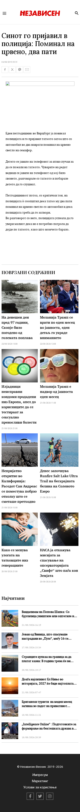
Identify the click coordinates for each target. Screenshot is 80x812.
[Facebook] (30, 796)
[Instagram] (49, 796)
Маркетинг (40, 781)
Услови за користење (40, 787)
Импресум (40, 775)
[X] (40, 796)
